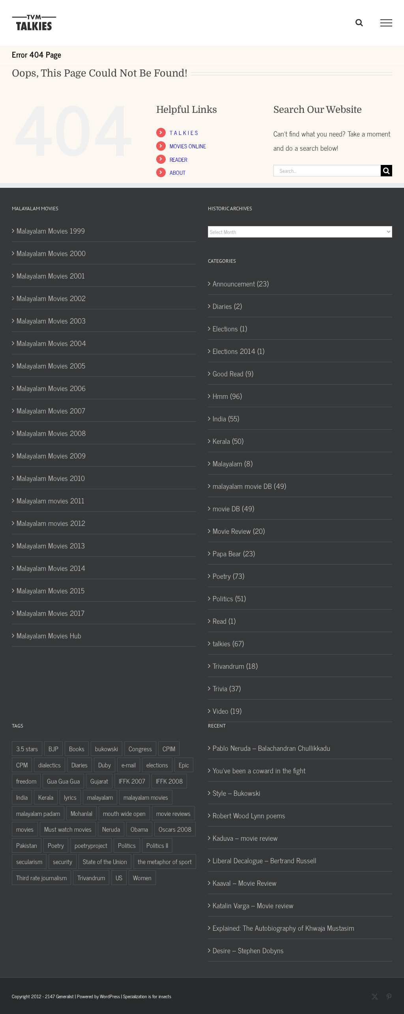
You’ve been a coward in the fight (259, 770)
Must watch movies (68, 829)
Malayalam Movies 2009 (51, 455)
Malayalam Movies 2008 (51, 433)
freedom (26, 781)
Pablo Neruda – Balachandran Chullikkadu (271, 748)
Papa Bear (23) (234, 553)
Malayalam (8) (232, 463)
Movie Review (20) (239, 531)
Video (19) (227, 711)
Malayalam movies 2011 (50, 500)
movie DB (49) (233, 508)
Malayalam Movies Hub (49, 635)
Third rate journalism (41, 877)
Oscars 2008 (175, 829)
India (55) (226, 418)
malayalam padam (38, 813)
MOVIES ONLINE (188, 145)
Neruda (111, 829)
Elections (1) (230, 328)
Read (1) (224, 621)
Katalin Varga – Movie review (253, 905)
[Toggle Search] (359, 22)
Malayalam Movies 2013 (51, 545)
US (119, 877)
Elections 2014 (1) (238, 351)
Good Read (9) (233, 373)
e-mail (129, 765)
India (22, 797)
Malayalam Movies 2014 (51, 568)
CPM (22, 765)
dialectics (49, 765)
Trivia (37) (227, 688)
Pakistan (26, 845)
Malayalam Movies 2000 (51, 253)
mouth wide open (124, 813)
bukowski (106, 748)
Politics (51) (229, 598)
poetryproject (91, 845)
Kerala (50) (228, 441)
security (62, 861)
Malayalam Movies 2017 (50, 613)
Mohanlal (81, 813)
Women (142, 877)
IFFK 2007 (132, 781)
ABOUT (177, 172)
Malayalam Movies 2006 (51, 388)
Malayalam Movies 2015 (50, 590)
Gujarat (99, 781)
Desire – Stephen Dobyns (248, 950)
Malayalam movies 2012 (51, 523)
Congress (140, 748)
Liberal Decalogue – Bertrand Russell (264, 860)
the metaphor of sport (165, 861)
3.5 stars (27, 748)
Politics (127, 845)
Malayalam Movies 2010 (51, 478)
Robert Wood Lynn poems (249, 815)
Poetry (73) (228, 576)
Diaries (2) (227, 306)
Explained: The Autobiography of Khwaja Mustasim (283, 928)
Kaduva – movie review (245, 838)
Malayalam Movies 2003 (51, 320)
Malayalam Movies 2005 (51, 365)
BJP (53, 748)
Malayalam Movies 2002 (51, 298)
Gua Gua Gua (63, 781)
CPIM (169, 748)
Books (76, 748)
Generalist (65, 996)
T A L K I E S (184, 132)
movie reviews (173, 813)
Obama (139, 829)
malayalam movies (145, 797)
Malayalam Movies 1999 (51, 230)
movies (25, 829)
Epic (184, 765)
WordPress (110, 996)
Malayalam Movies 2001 (51, 275)
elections (157, 765)
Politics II (157, 845)
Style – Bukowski (236, 793)
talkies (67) (228, 643)
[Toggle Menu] (386, 22)
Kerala (45, 797)
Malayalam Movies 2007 (51, 410)
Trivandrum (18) (235, 666)
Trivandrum (91, 877)
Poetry (56, 845)
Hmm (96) (227, 396)
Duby (104, 765)
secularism (29, 861)
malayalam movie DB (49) (249, 486)
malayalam (100, 797)
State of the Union (105, 861)
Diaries (79, 765)
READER (178, 159)
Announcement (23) (241, 283)
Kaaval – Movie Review (245, 883)
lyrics (70, 797)
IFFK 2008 (169, 781)
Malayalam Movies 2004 (51, 343)
